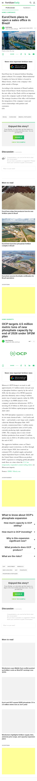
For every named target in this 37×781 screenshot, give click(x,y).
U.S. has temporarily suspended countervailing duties (17, 463)
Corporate (11, 12)
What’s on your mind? (9, 168)
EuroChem (12, 117)
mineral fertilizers (24, 117)
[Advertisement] (18, 300)
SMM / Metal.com (14, 471)
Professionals (10, 8)
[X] (25, 54)
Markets (10, 319)
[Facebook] (21, 54)
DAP (4, 566)
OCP (16, 570)
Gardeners (26, 8)
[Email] (33, 54)
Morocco (20, 566)
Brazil (5, 117)
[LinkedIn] (29, 54)
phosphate (23, 570)
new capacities (7, 570)
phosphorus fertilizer (10, 573)
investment (11, 566)
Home (4, 12)
